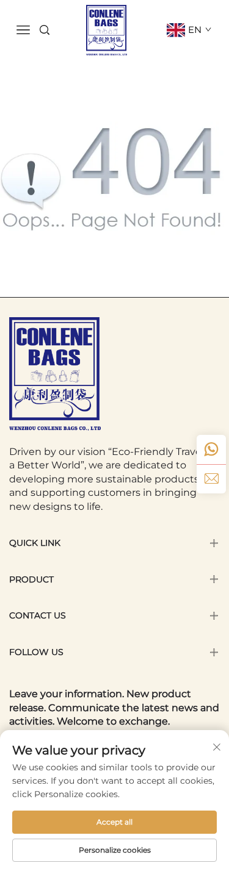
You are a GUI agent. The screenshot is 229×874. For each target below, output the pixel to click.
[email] (211, 478)
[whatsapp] (211, 449)
